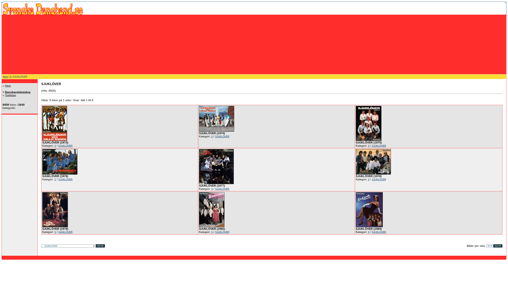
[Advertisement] (254, 44)
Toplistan (10, 95)
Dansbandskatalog (18, 92)
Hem (5, 76)
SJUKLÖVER (65, 145)
